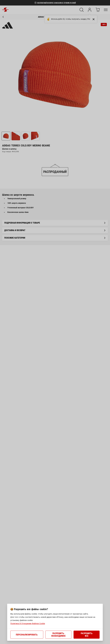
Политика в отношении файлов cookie (27, 623)
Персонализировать (27, 634)
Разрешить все (87, 634)
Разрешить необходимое (58, 634)
